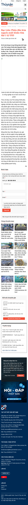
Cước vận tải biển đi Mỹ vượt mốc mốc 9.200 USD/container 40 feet (21, 288)
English (24, 0)
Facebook (3, 489)
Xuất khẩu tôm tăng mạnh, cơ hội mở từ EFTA (7, 269)
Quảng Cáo (4, 485)
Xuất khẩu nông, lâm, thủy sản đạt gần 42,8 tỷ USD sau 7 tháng (20, 254)
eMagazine (18, 0)
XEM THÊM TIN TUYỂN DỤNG (9, 350)
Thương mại (3, 26)
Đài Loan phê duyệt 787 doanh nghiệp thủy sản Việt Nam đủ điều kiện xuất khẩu (20, 236)
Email (4, 197)
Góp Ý (2, 487)
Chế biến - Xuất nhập (11, 26)
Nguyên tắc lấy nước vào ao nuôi (11, 309)
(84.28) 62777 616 (11, 432)
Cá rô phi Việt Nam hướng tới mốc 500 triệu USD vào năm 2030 (7, 254)
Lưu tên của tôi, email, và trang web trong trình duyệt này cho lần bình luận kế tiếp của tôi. (15, 205)
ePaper (12, 0)
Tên (3, 191)
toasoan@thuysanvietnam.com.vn (13, 429)
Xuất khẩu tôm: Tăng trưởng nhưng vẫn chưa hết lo (20, 270)
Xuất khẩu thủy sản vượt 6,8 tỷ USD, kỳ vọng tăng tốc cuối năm (7, 235)
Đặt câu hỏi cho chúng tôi (13, 318)
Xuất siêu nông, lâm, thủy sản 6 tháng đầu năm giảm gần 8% (6, 287)
